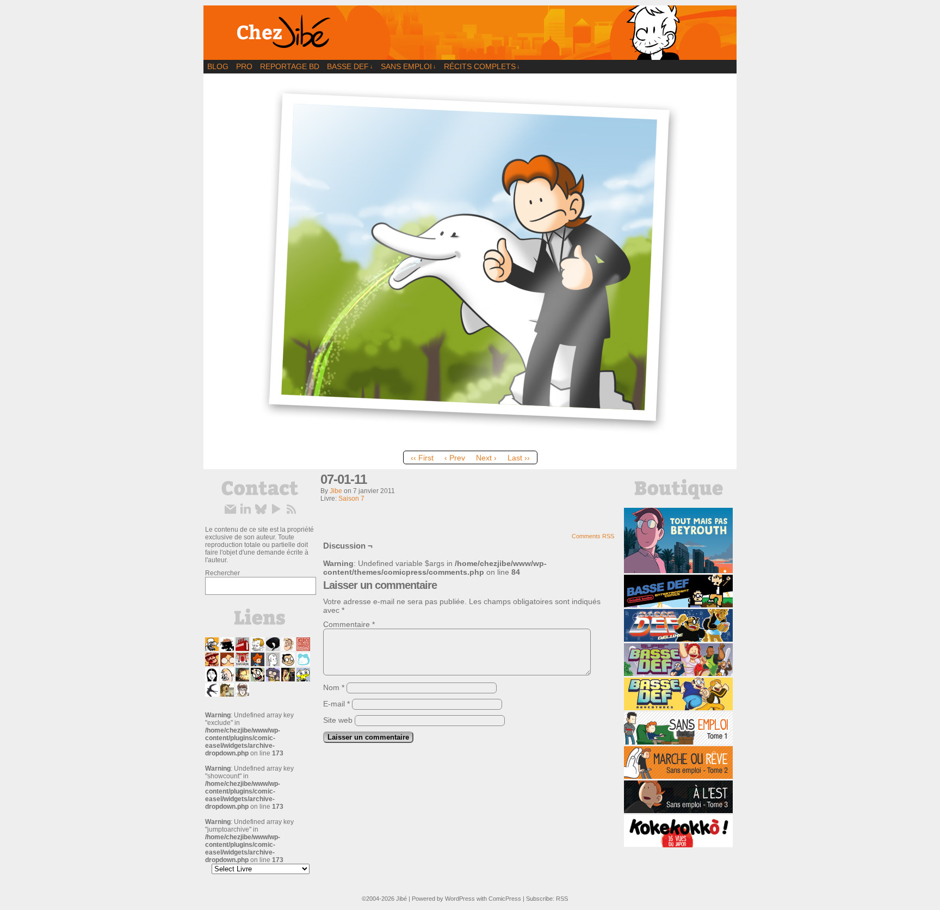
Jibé (401, 898)
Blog (217, 66)
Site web (337, 720)
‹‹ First (422, 457)
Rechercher (222, 573)
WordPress (460, 898)
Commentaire (349, 624)
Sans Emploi (408, 66)
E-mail (336, 703)
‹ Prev (454, 457)
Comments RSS (593, 536)
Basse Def (350, 66)
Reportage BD (289, 66)
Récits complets (482, 66)
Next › (486, 457)
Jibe (336, 491)
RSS (562, 898)
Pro (244, 66)
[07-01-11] (470, 443)
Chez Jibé (470, 32)
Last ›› (519, 457)
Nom (333, 687)
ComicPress (504, 898)
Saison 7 (351, 498)
